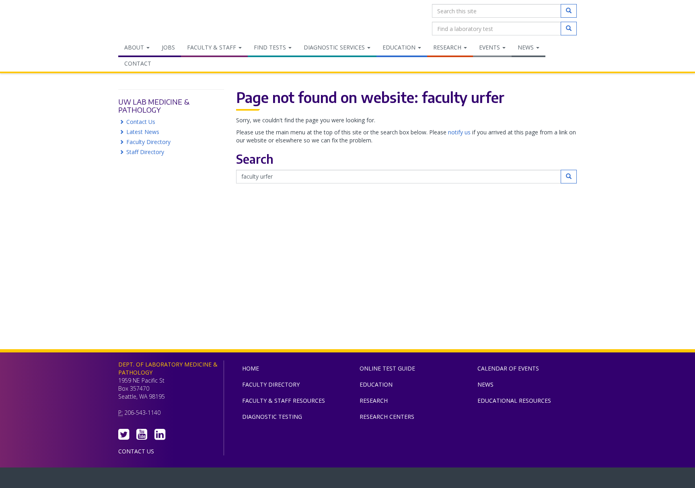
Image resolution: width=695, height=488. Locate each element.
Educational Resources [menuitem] (514, 400)
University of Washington (381, 480)
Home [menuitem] (250, 368)
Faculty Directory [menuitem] (271, 384)
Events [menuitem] (490, 47)
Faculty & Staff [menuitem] (212, 47)
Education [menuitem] (399, 47)
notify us (459, 132)
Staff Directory (145, 152)
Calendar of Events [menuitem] (508, 368)
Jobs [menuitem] (168, 47)
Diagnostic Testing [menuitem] (272, 416)
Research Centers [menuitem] (387, 416)
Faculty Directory (148, 142)
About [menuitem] (135, 47)
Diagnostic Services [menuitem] (335, 47)
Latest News (142, 132)
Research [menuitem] (448, 47)
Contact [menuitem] (137, 63)
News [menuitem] (526, 47)
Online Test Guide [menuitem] (387, 368)
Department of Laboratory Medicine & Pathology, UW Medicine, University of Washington (159, 20)
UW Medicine (281, 480)
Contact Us (140, 122)
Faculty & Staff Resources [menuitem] (283, 400)
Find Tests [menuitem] (271, 47)
